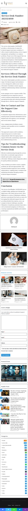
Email (2, 337)
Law (3, 459)
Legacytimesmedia (6, 445)
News (3, 447)
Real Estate (5, 466)
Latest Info (9, 10)
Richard (5, 22)
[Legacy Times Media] (8, 3)
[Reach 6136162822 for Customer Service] (21, 279)
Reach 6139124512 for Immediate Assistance (20, 299)
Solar (3, 493)
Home (4, 10)
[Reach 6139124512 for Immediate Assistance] (21, 293)
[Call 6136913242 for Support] (7, 293)
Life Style (4, 454)
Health (3, 457)
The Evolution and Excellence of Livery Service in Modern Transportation (18, 399)
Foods (3, 471)
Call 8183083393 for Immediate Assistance (6, 285)
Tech (3, 452)
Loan (3, 490)
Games (3, 474)
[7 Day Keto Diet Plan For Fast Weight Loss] (5, 415)
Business (4, 450)
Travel (3, 464)
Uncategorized (5, 476)
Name (3, 331)
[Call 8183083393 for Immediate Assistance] (7, 279)
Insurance (4, 483)
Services (4, 462)
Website (3, 343)
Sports (3, 488)
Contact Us (17, 505)
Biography (4, 478)
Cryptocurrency (6, 481)
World (3, 440)
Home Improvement (7, 469)
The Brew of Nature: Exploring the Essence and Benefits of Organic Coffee (18, 392)
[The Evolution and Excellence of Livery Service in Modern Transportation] (5, 400)
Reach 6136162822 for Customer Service (20, 285)
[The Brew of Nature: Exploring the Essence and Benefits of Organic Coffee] (5, 393)
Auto (3, 486)
